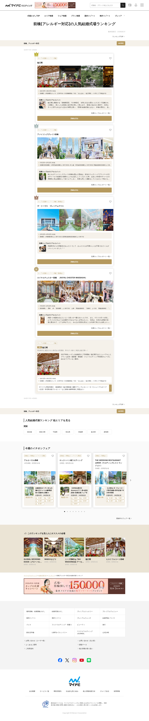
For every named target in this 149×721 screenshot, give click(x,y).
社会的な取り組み (72, 691)
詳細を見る (74, 118)
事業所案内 (57, 691)
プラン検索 (75, 16)
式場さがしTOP (33, 16)
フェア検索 (62, 16)
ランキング (51, 575)
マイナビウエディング (30, 575)
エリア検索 (48, 16)
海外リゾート (105, 16)
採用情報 (117, 691)
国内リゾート (90, 16)
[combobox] (105, 5)
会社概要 (32, 691)
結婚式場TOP (43, 575)
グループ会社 (104, 691)
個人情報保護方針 (89, 691)
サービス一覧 (44, 691)
